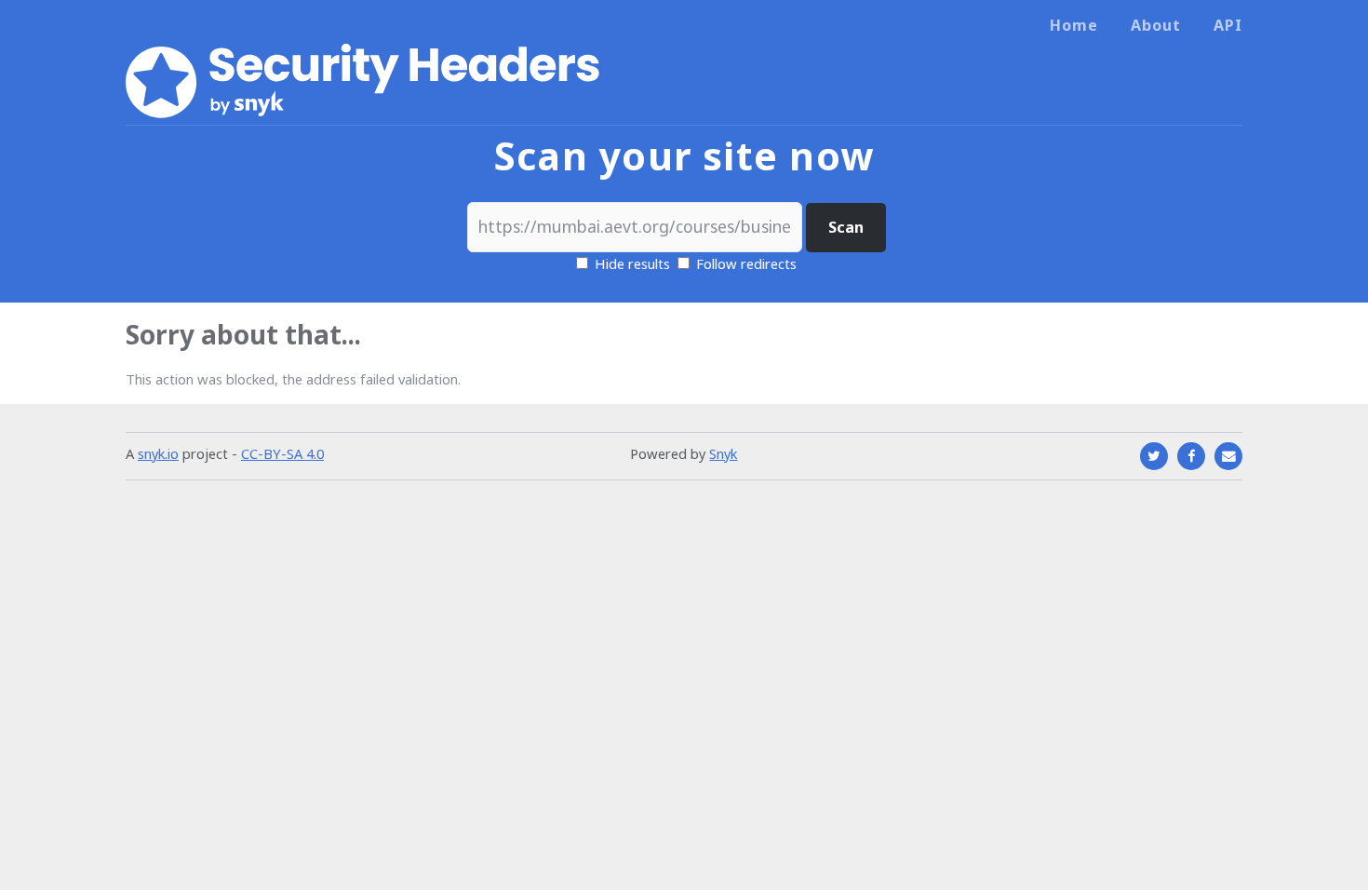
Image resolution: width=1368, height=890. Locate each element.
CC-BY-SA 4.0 (282, 453)
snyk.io (158, 453)
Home (1074, 25)
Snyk (723, 453)
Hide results (630, 263)
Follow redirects (746, 263)
